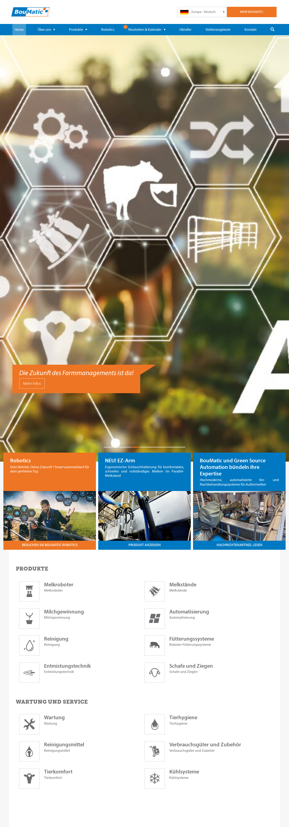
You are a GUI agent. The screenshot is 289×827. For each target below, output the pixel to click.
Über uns (44, 29)
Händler (185, 29)
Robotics (107, 29)
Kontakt (250, 29)
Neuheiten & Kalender (144, 29)
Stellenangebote (218, 29)
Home (19, 29)
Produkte (76, 29)
